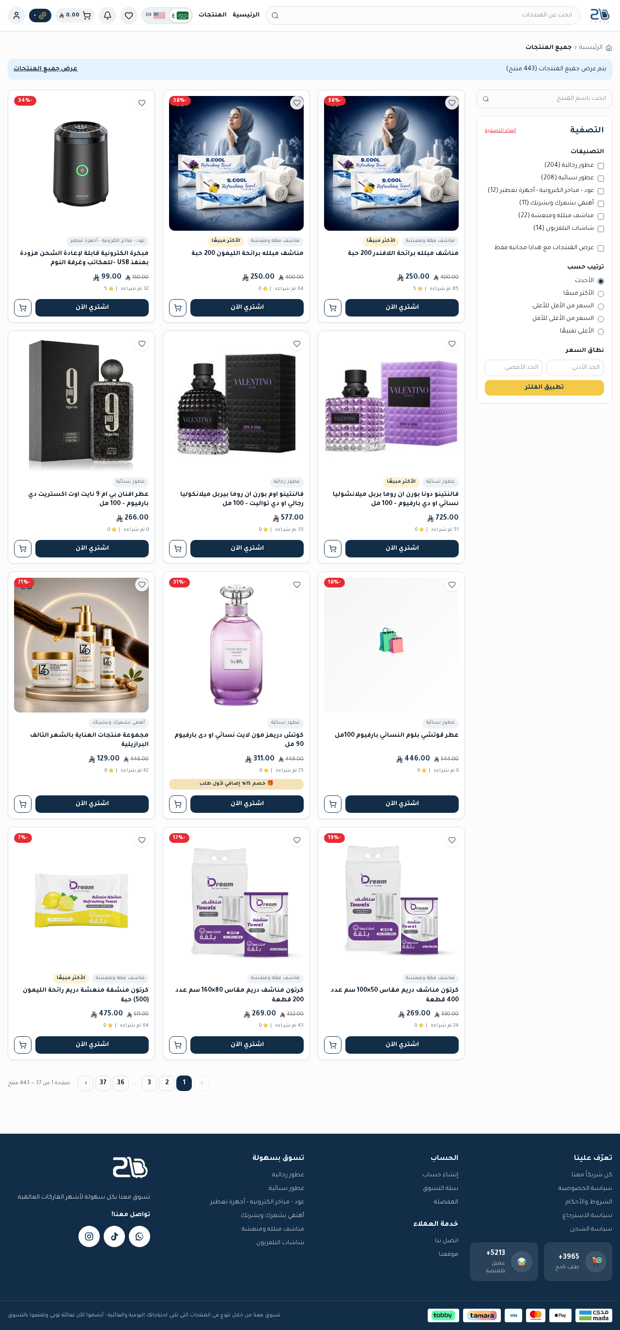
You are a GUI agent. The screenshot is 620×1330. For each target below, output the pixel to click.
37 (103, 1083)
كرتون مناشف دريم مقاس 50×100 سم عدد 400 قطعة (395, 995)
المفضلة (446, 1202)
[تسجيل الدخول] (16, 15)
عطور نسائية (286, 1189)
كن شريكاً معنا (592, 1175)
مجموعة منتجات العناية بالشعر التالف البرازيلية (89, 740)
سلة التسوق (440, 1189)
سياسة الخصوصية (585, 1189)
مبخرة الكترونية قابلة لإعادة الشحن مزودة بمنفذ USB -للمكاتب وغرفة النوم (84, 259)
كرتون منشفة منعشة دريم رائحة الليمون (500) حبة (86, 995)
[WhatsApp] (139, 1236)
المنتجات (213, 15)
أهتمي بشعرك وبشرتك (272, 1216)
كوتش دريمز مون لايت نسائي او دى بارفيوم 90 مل (239, 740)
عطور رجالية (288, 1175)
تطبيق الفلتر (544, 387)
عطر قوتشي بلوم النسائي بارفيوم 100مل (397, 735)
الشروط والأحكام (588, 1202)
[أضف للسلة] (332, 308)
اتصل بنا (446, 1241)
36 (120, 1083)
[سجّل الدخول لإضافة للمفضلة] (452, 103)
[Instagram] (89, 1236)
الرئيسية (246, 15)
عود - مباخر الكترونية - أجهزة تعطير (257, 1202)
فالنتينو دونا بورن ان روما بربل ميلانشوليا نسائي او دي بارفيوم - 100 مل (396, 499)
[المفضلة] (129, 15)
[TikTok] (114, 1236)
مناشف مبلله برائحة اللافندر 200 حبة (403, 254)
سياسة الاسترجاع (587, 1216)
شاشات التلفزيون (280, 1243)
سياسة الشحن (591, 1229)
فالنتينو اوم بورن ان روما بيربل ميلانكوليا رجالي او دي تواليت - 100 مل (242, 499)
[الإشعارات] (107, 15)
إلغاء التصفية (500, 131)
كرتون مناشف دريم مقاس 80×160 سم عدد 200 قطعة (239, 995)
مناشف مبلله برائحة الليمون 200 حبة (247, 254)
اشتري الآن (402, 307)
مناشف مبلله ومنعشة (273, 1229)
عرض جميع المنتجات (46, 69)
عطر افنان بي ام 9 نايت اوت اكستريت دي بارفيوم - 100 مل (88, 499)
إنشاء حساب (440, 1175)
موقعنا (448, 1254)
